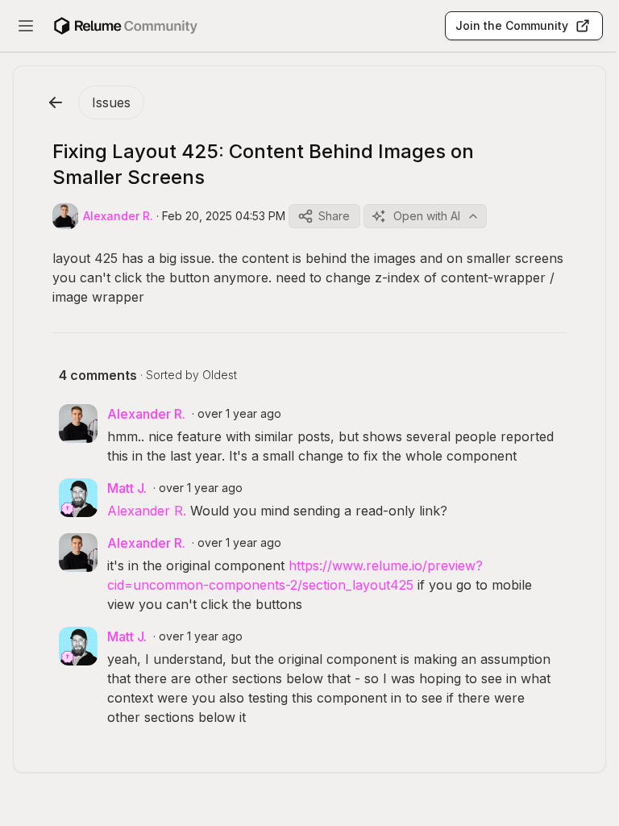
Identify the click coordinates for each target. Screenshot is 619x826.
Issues (111, 102)
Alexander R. (146, 511)
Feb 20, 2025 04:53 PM (223, 216)
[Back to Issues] (55, 102)
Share (334, 216)
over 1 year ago (239, 413)
